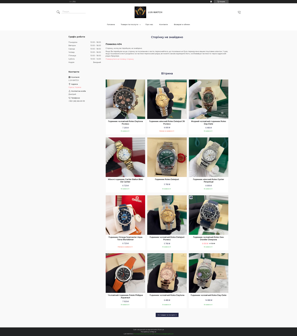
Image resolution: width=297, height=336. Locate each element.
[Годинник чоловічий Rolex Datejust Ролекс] (167, 215)
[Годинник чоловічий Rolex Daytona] (167, 273)
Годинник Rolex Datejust (167, 179)
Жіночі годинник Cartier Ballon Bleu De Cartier (125, 180)
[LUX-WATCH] (140, 12)
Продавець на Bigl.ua (148, 332)
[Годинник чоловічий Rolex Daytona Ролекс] (125, 99)
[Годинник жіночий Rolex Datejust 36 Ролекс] (167, 99)
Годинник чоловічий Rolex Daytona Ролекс (125, 122)
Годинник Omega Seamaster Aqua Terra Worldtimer (125, 238)
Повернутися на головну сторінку (120, 59)
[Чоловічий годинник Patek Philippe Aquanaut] (125, 273)
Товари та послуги (129, 24)
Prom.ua (161, 329)
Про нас (149, 24)
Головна (111, 24)
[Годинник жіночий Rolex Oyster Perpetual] (208, 157)
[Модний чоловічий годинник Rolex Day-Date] (208, 99)
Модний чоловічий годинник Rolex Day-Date (208, 122)
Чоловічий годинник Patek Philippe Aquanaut (125, 296)
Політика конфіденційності (163, 334)
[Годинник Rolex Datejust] (167, 157)
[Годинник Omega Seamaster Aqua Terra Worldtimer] (125, 215)
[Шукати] (58, 12)
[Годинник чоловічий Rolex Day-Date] (208, 273)
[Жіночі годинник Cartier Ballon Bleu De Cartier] (125, 157)
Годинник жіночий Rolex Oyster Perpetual (208, 180)
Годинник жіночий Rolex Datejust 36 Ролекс (167, 122)
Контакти (163, 24)
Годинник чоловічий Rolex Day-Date (208, 295)
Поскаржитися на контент (143, 334)
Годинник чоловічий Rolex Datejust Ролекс (167, 238)
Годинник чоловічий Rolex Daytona (167, 295)
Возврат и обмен (182, 24)
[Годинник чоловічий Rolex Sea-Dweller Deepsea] (208, 215)
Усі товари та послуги (166, 315)
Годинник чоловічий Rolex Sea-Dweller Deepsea (208, 238)
